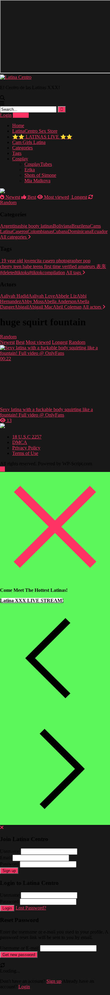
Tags (16, 153)
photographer (68, 260)
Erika (29, 169)
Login (6, 115)
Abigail (21, 306)
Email (5, 857)
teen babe (22, 266)
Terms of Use (25, 453)
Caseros (20, 231)
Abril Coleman (67, 306)
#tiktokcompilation (47, 272)
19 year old (11, 260)
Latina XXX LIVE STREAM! (32, 600)
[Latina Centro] (15, 77)
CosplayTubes (38, 164)
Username (10, 851)
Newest (12, 197)
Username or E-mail (19, 948)
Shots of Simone (40, 175)
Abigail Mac (41, 306)
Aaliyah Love (41, 295)
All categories (14, 236)
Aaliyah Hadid (14, 295)
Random (8, 336)
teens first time (46, 266)
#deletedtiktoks (14, 272)
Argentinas (10, 226)
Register (21, 115)
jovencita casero (39, 260)
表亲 (100, 266)
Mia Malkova (37, 180)
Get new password (18, 954)
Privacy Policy (26, 447)
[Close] (55, 579)
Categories (22, 147)
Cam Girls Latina (29, 142)
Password (9, 864)
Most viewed (56, 197)
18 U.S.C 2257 (27, 436)
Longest (78, 197)
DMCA (19, 442)
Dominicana (79, 231)
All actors (92, 306)
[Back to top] (2, 469)
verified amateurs (78, 266)
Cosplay (20, 158)
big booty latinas (37, 226)
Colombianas (40, 231)
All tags (74, 272)
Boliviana (62, 226)
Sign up (9, 870)
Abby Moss (32, 301)
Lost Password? (31, 907)
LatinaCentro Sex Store (34, 131)
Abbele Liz (66, 295)
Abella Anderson (60, 301)
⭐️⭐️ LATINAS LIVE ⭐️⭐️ (42, 136)
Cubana (60, 231)
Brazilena (81, 226)
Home (18, 125)
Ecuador (99, 231)
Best (31, 197)
